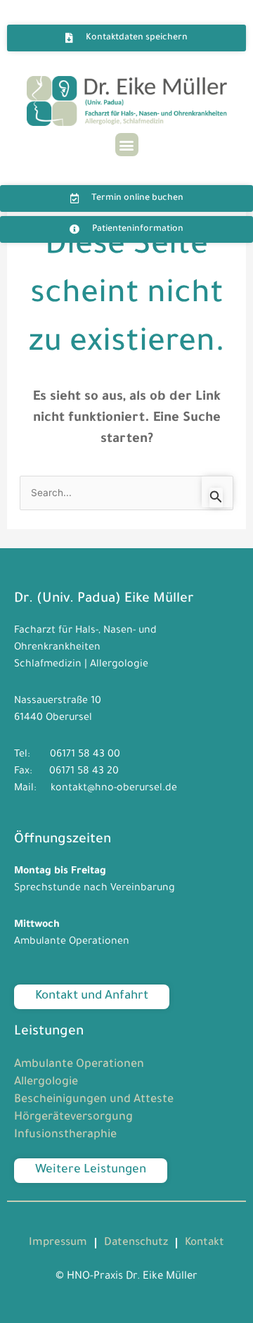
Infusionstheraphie (65, 1135)
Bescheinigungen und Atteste (94, 1100)
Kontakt (204, 1243)
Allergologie (46, 1082)
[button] (126, 144)
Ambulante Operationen (79, 1064)
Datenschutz (136, 1243)
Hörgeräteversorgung (73, 1117)
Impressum (58, 1243)
